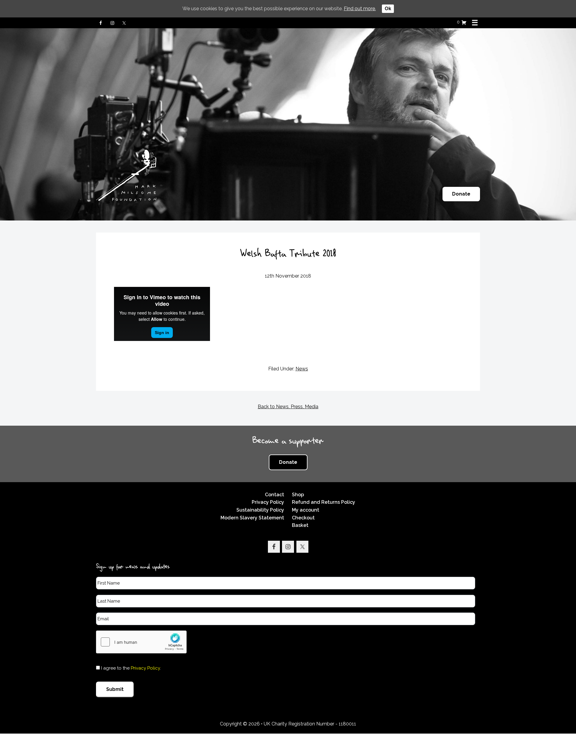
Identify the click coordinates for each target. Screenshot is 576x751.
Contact (274, 494)
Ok (388, 8)
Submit (115, 689)
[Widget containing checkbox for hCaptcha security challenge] (141, 642)
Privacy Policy (268, 502)
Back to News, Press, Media (288, 406)
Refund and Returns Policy (323, 502)
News (302, 369)
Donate (461, 194)
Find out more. (360, 8)
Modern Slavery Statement (252, 518)
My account (305, 510)
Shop (298, 494)
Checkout (303, 518)
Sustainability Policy (260, 510)
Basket (300, 525)
